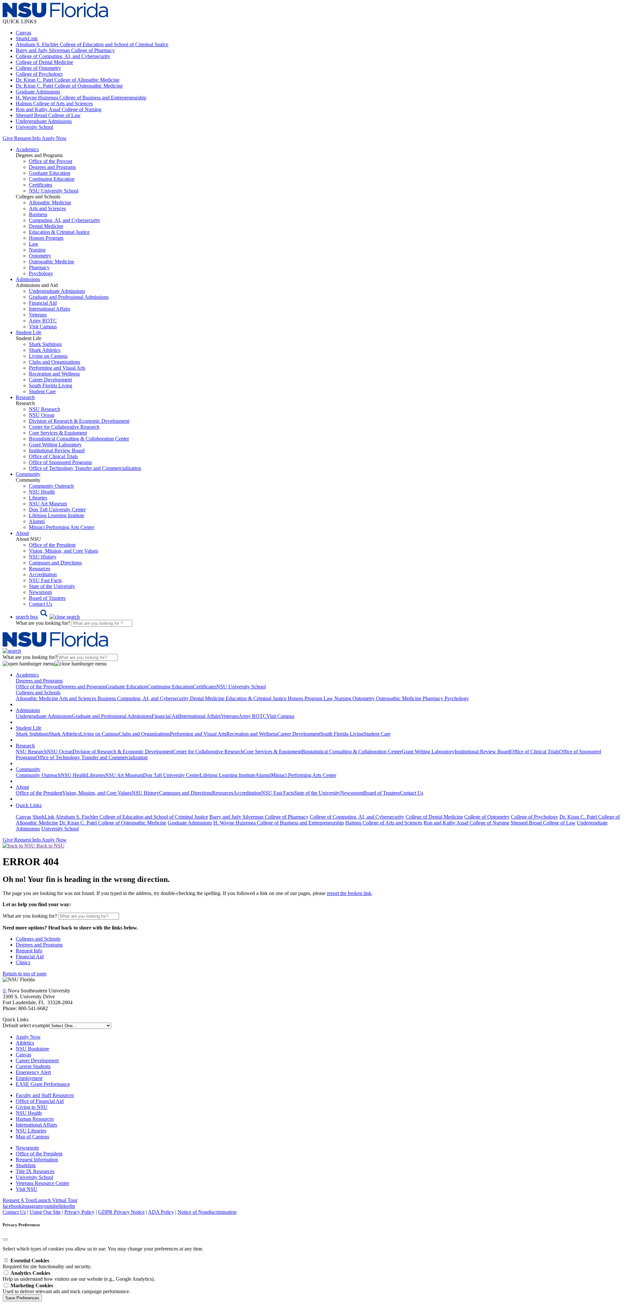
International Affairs (49, 309)
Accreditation (43, 574)
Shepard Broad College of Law (48, 115)
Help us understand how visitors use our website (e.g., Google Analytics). (79, 1276)
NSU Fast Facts (45, 580)
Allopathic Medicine (50, 202)
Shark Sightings (45, 344)
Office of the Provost (50, 161)
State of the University (52, 586)
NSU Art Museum (48, 503)
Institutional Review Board (57, 450)
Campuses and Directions (55, 562)
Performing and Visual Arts (57, 368)
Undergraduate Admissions (44, 121)
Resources (39, 568)
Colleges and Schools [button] (38, 692)
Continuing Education (51, 179)
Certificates (40, 185)
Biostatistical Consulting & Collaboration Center (79, 438)
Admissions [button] (28, 279)
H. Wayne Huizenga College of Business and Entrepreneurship (81, 97)
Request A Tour (19, 1200)
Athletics (25, 1043)
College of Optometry (38, 68)
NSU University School (53, 191)
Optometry (40, 255)
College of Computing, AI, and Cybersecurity (63, 56)
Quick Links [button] (29, 805)
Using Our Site (45, 1212)
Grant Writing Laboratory (55, 444)
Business (38, 214)
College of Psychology (39, 74)
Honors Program (46, 238)
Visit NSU (26, 1189)
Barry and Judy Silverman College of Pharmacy (65, 50)
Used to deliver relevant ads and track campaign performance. (66, 1288)
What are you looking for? (44, 623)
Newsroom (40, 592)
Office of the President (52, 545)
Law (33, 244)
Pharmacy (39, 267)
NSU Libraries (31, 1130)
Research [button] (25, 397)
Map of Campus (32, 1136)
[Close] (5, 1239)
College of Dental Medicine (44, 62)
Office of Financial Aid (40, 1101)
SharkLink (27, 38)
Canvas (23, 32)
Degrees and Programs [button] (39, 680)
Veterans (38, 314)
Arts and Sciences (47, 208)
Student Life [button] (28, 332)
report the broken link (349, 893)
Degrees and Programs (52, 167)
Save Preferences (22, 1297)
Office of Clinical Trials (53, 456)
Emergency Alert (33, 1072)
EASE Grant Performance (43, 1084)
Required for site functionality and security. (47, 1263)
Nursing (37, 250)
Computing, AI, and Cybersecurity (64, 220)
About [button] (22, 533)
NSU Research (44, 409)
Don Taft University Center (57, 509)
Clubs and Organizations (54, 362)
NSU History (42, 557)
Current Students (33, 1066)
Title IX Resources (35, 1171)
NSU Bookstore (32, 1048)
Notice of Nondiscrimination (207, 1212)
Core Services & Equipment (58, 433)
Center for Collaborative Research (64, 427)
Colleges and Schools (38, 939)
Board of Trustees (47, 598)
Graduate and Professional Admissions (69, 297)
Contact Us (40, 604)
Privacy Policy (79, 1212)
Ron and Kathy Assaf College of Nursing (58, 109)
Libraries (38, 497)
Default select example (26, 1025)
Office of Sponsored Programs (60, 462)
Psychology (41, 273)
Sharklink (26, 1165)
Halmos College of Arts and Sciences (54, 103)
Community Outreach (51, 486)
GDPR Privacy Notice (121, 1212)
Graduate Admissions (38, 91)
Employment (29, 1078)
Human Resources (35, 1119)
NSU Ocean (41, 415)
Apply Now (54, 138)
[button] (48, 617)
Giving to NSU (32, 1107)
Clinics (23, 962)
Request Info (27, 138)
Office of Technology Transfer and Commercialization (85, 468)
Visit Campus (43, 326)
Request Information (37, 1159)
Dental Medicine (46, 226)
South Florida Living (50, 385)
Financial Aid (43, 303)
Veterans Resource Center (42, 1183)
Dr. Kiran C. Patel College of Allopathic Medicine (67, 80)
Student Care (42, 391)
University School (34, 127)
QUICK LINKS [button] (20, 21)
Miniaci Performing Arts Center (61, 527)
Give (8, 138)
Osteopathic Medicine (51, 261)
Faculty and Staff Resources (45, 1095)
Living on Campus (48, 356)
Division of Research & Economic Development (79, 421)
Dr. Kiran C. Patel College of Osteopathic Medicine (69, 86)
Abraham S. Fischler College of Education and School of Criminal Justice (92, 44)
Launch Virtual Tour (56, 1200)
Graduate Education (49, 173)
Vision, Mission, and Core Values (63, 551)
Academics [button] (27, 149)
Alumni (37, 521)
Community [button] (28, 474)
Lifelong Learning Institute (56, 515)
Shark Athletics (44, 350)
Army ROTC (43, 320)
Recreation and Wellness (54, 374)
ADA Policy (161, 1212)
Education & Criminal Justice (59, 232)
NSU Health (42, 492)
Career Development (50, 379)
